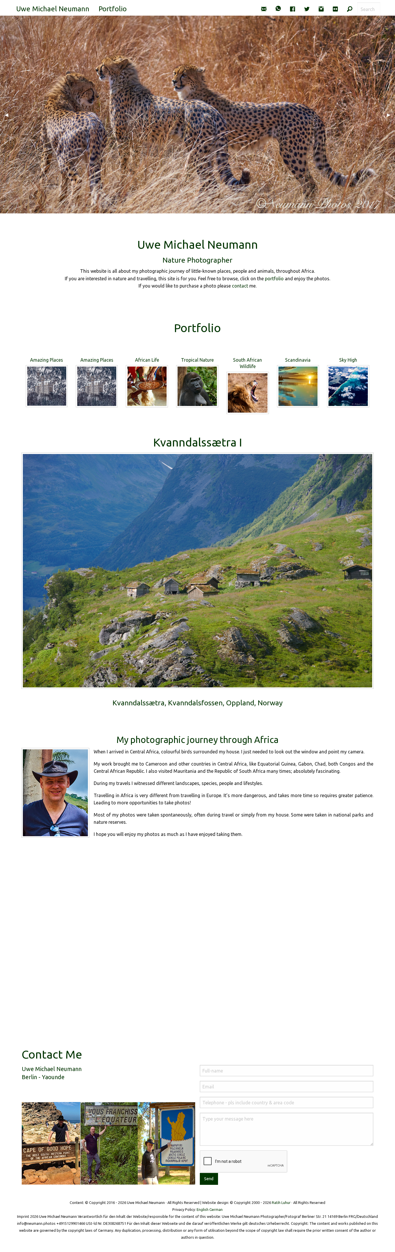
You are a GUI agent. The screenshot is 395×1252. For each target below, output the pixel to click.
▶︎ (391, 114)
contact (240, 285)
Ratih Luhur (281, 1202)
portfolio (274, 278)
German (216, 1209)
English (202, 1209)
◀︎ (9, 114)
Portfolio (113, 9)
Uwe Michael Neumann (52, 9)
